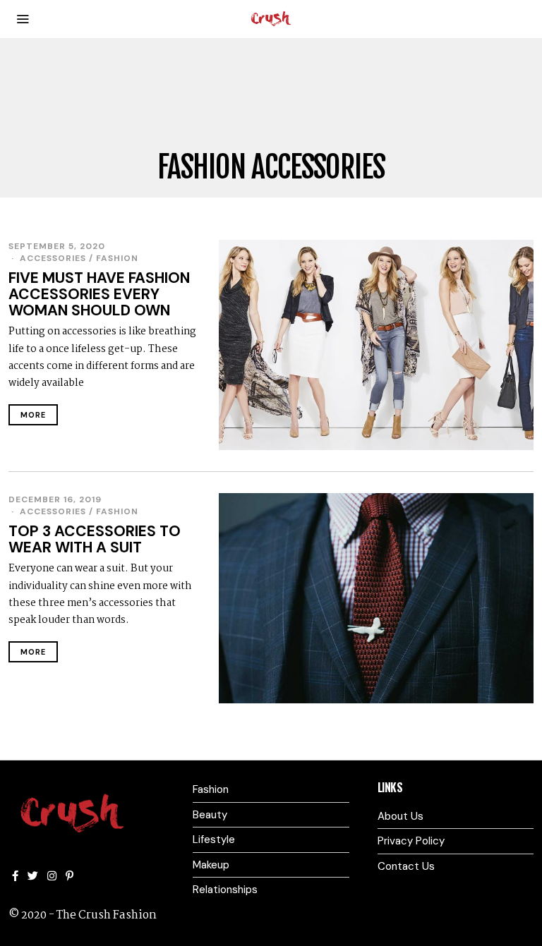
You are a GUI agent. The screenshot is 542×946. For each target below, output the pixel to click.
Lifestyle (214, 839)
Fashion (117, 258)
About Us (400, 816)
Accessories (53, 258)
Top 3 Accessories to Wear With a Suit (94, 539)
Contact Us (406, 866)
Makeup (211, 865)
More (33, 415)
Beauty (210, 815)
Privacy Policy (411, 841)
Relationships (225, 890)
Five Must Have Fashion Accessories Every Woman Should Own (99, 294)
